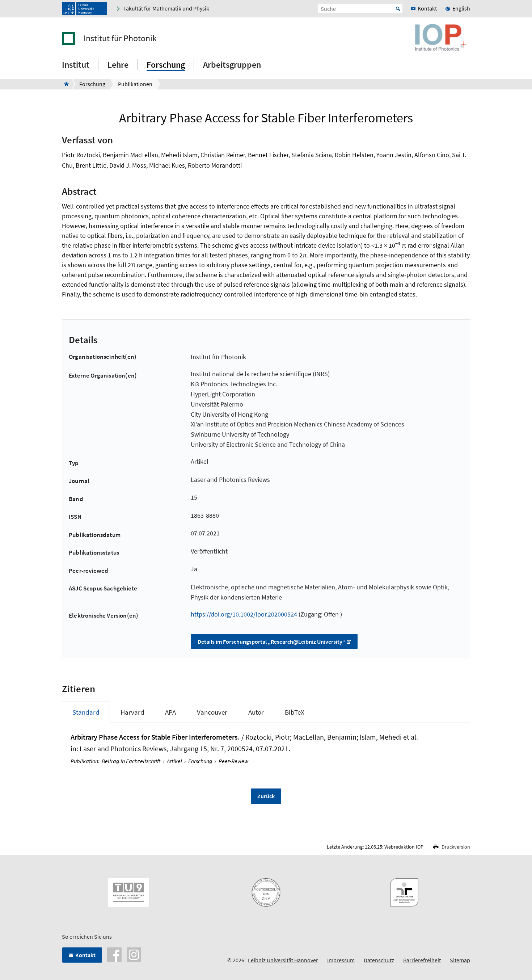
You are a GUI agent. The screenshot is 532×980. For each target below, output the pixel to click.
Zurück (266, 796)
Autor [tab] (256, 712)
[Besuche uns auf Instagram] (134, 954)
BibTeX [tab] (294, 712)
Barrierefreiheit (422, 960)
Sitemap (460, 960)
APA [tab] (170, 712)
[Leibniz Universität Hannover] (84, 8)
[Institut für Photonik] (64, 84)
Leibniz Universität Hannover (283, 960)
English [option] (461, 8)
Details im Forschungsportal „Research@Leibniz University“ (271, 641)
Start (398, 8)
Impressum (341, 960)
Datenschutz (379, 960)
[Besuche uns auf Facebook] (114, 954)
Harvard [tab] (132, 712)
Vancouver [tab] (212, 712)
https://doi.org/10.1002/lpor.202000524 (244, 614)
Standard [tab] (86, 712)
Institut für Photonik (120, 38)
